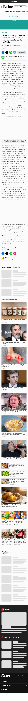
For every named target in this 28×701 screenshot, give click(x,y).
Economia (14, 16)
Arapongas (12, 11)
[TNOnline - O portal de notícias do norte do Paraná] (7, 6)
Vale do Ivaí (18, 11)
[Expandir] (26, 689)
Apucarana (6, 11)
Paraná (23, 11)
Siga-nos (21, 52)
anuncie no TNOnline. (18, 141)
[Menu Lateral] (2, 11)
